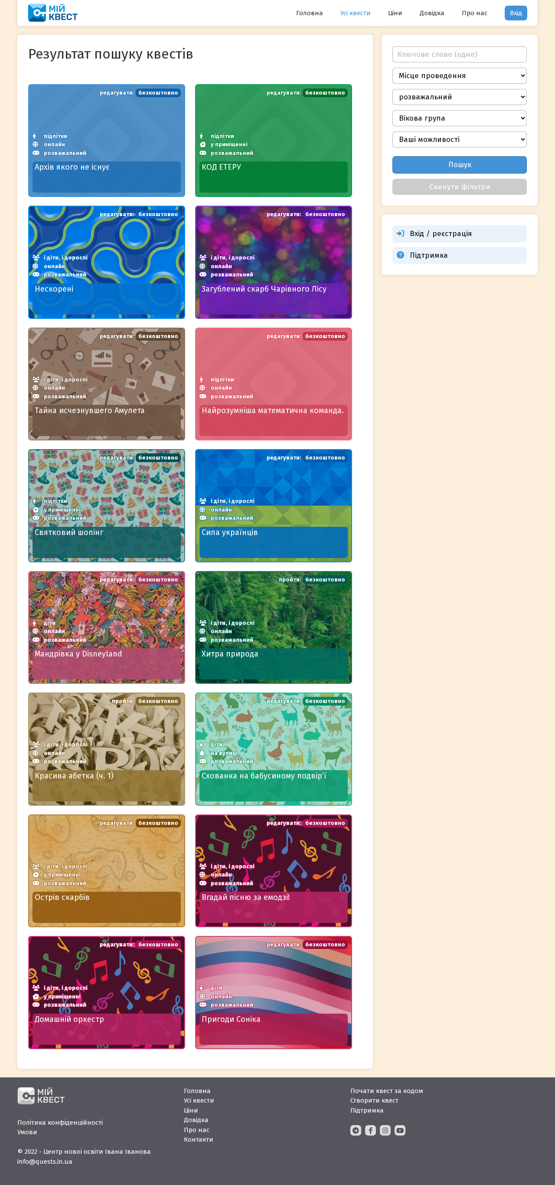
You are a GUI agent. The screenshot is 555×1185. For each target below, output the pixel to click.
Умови (27, 1132)
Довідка (432, 13)
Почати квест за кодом (386, 1091)
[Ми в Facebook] (370, 1130)
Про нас (474, 13)
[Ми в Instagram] (385, 1130)
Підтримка (429, 255)
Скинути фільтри (459, 186)
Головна (309, 13)
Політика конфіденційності (60, 1122)
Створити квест (374, 1100)
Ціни (395, 13)
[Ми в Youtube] (400, 1130)
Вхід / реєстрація (441, 233)
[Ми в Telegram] (355, 1130)
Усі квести (355, 13)
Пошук (459, 164)
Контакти (198, 1139)
